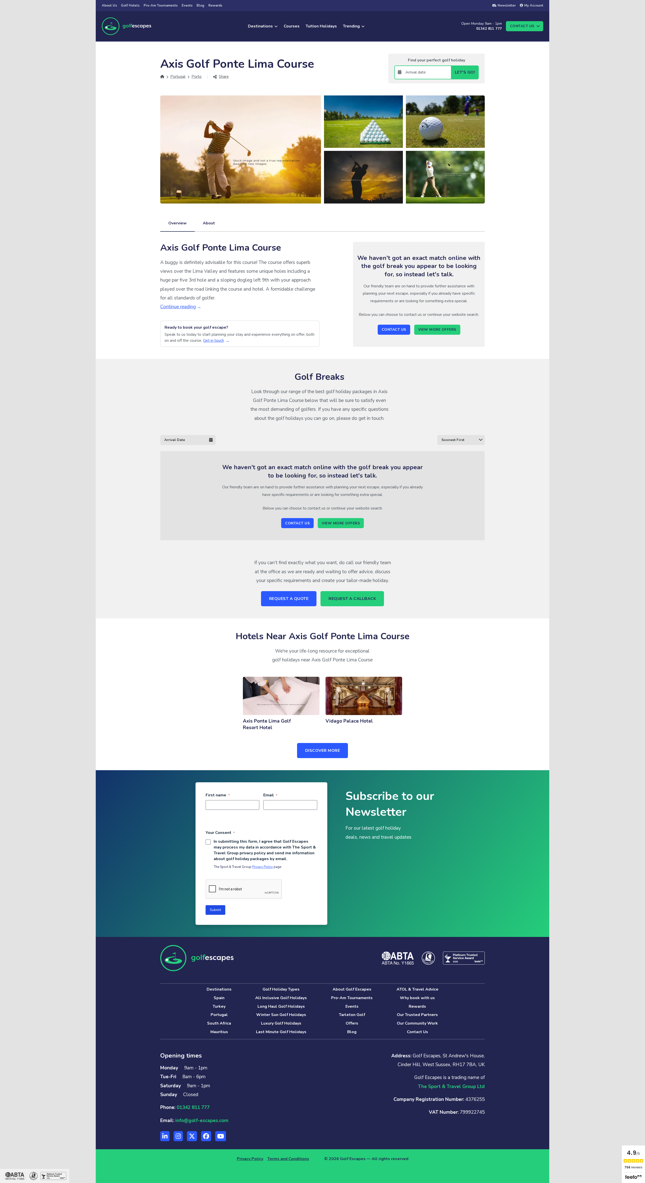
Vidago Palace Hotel (349, 721)
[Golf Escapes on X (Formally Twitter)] (192, 1136)
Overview (177, 223)
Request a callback (352, 598)
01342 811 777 (489, 28)
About (209, 223)
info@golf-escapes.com (202, 1120)
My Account (533, 5)
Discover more (322, 750)
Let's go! (465, 72)
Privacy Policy (262, 867)
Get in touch (213, 340)
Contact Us (394, 329)
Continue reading (178, 306)
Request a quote (289, 598)
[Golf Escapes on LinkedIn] (165, 1136)
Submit (215, 909)
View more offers (437, 329)
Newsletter (507, 5)
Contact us (522, 26)
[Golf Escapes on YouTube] (220, 1136)
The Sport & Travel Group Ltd (451, 1086)
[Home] (162, 76)
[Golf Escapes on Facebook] (206, 1136)
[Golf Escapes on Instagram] (178, 1136)
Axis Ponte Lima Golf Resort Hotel (267, 724)
